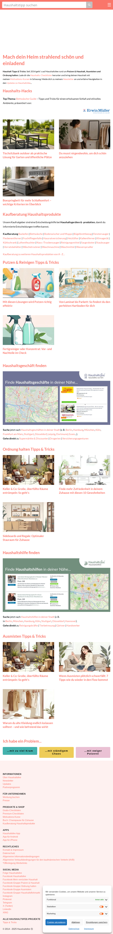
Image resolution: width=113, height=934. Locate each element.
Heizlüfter (73, 238)
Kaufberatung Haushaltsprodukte (19, 823)
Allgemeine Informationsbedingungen (21, 856)
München (89, 429)
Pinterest (7, 899)
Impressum (89, 929)
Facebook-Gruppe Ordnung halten (19, 886)
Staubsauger (103, 242)
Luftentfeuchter (26, 242)
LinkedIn (7, 909)
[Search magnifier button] (89, 5)
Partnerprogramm (11, 787)
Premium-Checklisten (13, 813)
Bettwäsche (36, 233)
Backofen (23, 233)
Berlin (69, 429)
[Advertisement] (56, 30)
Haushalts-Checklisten (41, 75)
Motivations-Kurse (11, 817)
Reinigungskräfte (28, 625)
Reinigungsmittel (70, 242)
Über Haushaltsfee (12, 777)
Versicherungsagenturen (75, 438)
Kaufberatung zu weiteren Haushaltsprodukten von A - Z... (34, 254)
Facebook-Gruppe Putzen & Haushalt (21, 883)
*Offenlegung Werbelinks (15, 863)
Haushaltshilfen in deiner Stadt (37, 616)
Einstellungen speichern (96, 922)
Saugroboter (88, 242)
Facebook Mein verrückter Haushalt (20, 879)
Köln (98, 429)
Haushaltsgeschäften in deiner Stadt (40, 429)
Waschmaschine (50, 246)
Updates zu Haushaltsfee (18, 83)
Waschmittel (68, 246)
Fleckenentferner (12, 238)
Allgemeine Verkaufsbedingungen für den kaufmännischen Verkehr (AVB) (38, 860)
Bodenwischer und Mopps (58, 233)
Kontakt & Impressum (13, 850)
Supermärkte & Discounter (33, 438)
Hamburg (78, 429)
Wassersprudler (84, 246)
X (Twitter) (8, 906)
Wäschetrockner (31, 246)
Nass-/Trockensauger (48, 242)
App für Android (10, 837)
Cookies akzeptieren (56, 922)
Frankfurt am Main (13, 434)
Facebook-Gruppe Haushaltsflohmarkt (21, 893)
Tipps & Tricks (10, 922)
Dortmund (62, 434)
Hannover (70, 621)
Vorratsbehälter (12, 246)
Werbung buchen (11, 797)
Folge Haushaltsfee (12, 873)
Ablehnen (76, 922)
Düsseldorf (41, 434)
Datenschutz (73, 929)
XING (5, 912)
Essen (72, 434)
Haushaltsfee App (11, 833)
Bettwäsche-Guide (26, 98)
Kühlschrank (9, 242)
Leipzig (51, 434)
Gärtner (60, 625)
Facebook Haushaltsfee (14, 876)
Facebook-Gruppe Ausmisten (17, 889)
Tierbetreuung (47, 625)
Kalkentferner (87, 238)
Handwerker (73, 625)
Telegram (7, 902)
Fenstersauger (101, 233)
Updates (7, 784)
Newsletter (68, 79)
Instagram (7, 896)
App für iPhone (10, 840)
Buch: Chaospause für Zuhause (18, 820)
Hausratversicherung (54, 238)
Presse (6, 800)
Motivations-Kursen (20, 79)
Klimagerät (102, 238)
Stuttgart (29, 434)
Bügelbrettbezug (83, 233)
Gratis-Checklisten (12, 810)
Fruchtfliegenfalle (32, 238)
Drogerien (55, 438)
